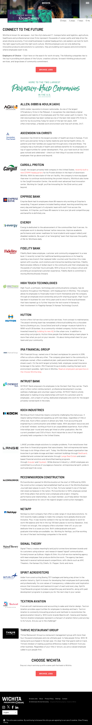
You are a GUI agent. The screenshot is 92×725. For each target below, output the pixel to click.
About (41, 699)
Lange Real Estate (69, 456)
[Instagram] (3, 707)
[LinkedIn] (16, 707)
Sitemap (57, 699)
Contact (64, 699)
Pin (89, 21)
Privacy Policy (49, 699)
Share (64, 21)
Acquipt (31, 462)
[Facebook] (13, 707)
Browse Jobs (46, 69)
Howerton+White (71, 701)
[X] (8, 707)
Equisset (42, 462)
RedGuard (82, 453)
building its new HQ (45, 331)
